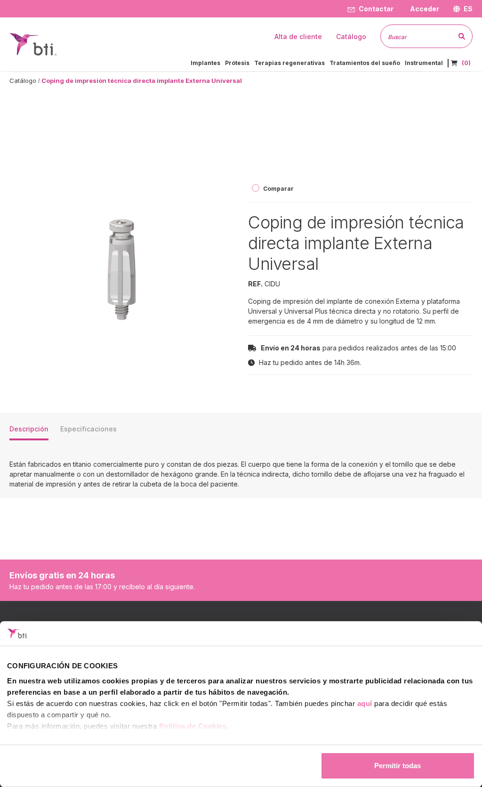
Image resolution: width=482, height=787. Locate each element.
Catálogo (22, 80)
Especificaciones (88, 429)
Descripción (28, 429)
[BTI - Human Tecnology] (32, 44)
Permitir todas (397, 766)
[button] (423, 8)
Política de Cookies (193, 726)
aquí (364, 703)
